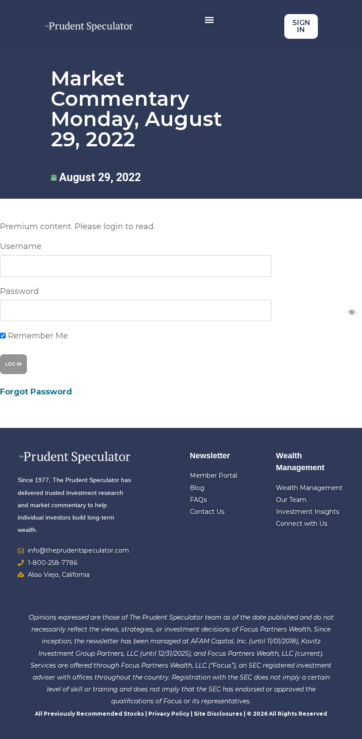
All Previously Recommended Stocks (89, 713)
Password (19, 291)
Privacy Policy (168, 713)
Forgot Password (36, 392)
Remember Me (37, 336)
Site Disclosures (218, 713)
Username (20, 246)
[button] (209, 20)
